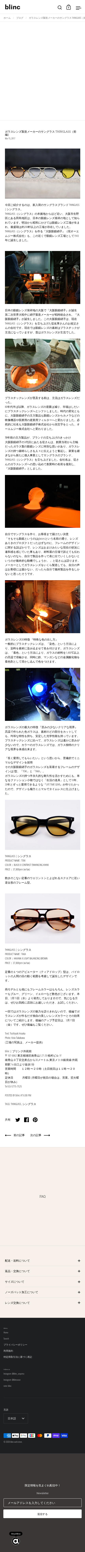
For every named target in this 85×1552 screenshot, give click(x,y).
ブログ (19, 18)
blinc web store (16, 1441)
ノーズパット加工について (21, 1292)
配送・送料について (17, 1260)
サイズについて (14, 1281)
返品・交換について (17, 1271)
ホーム (7, 18)
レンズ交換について (17, 1303)
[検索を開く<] (60, 7)
